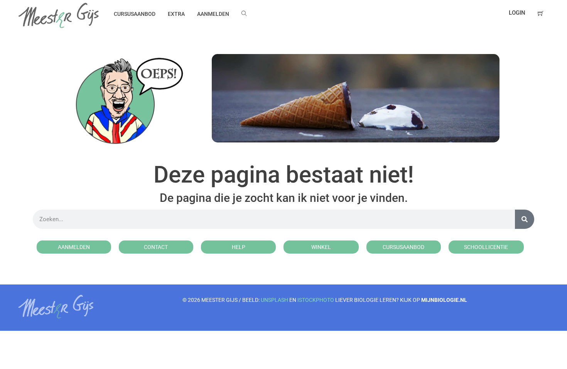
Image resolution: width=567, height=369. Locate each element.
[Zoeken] (524, 219)
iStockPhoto (315, 300)
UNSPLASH (274, 300)
